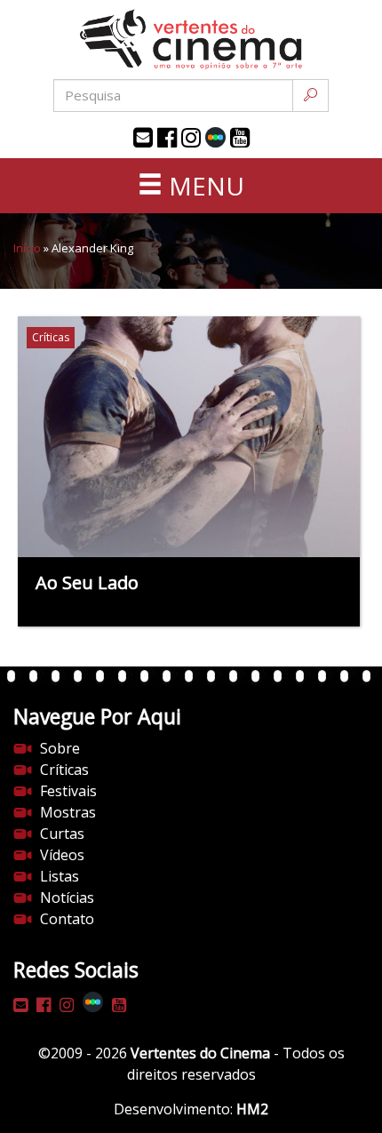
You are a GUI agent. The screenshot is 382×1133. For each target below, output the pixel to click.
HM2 (252, 1109)
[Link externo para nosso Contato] (143, 137)
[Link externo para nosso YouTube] (240, 137)
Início (27, 248)
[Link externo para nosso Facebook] (167, 137)
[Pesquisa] (310, 95)
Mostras (68, 812)
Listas (59, 876)
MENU (203, 186)
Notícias (67, 897)
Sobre (60, 748)
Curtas (62, 833)
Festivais (68, 791)
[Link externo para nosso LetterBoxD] (215, 137)
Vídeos (62, 855)
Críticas (64, 769)
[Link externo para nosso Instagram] (191, 137)
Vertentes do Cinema (200, 1053)
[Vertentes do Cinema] (191, 39)
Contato (67, 919)
